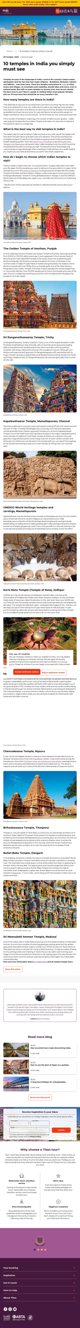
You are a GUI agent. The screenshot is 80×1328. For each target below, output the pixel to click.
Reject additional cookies (53, 673)
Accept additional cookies (27, 672)
